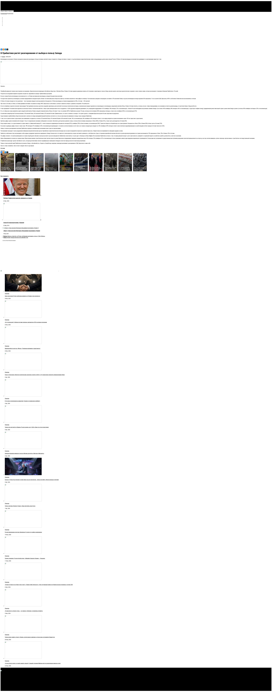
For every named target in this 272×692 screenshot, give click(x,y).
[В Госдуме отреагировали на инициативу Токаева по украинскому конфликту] (23, 396)
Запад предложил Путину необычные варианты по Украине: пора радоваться (22, 296)
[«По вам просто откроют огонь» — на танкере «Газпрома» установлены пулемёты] (23, 606)
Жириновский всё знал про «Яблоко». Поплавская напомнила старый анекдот (22, 348)
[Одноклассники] (3, 49)
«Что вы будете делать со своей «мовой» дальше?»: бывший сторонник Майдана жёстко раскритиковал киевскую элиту (33, 663)
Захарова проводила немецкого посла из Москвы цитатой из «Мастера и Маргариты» (24, 453)
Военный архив (6, 4)
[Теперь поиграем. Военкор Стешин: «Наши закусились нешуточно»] (23, 501)
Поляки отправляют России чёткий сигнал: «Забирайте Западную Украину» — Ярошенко (25, 558)
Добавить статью (7, 8)
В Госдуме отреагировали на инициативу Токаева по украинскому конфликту (22, 401)
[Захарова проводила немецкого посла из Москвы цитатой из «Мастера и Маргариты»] (23, 448)
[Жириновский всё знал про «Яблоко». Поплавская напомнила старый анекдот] (23, 343)
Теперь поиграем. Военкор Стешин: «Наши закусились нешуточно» (20, 506)
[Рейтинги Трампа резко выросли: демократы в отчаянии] (22, 195)
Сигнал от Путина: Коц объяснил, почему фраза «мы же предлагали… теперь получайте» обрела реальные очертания (32, 479)
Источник (3, 148)
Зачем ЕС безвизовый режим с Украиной (13, 222)
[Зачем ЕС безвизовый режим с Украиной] (22, 219)
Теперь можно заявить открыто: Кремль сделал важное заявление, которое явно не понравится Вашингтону (30, 637)
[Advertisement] (43, 37)
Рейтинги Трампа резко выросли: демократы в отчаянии (17, 198)
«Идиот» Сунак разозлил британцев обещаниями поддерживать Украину (21, 230)
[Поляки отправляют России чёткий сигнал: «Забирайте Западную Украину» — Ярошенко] (23, 553)
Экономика (5, 3)
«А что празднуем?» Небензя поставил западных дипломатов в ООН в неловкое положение (26, 322)
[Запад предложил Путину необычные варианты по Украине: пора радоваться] (23, 291)
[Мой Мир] (5, 49)
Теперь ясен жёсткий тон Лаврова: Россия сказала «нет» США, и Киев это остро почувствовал (27, 427)
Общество (5, 6)
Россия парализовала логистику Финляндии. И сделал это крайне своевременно (23, 532)
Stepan (3, 56)
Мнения (5, 7)
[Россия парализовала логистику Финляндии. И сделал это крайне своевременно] (23, 527)
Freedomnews (4, 13)
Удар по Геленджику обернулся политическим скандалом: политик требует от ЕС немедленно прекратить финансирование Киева (35, 374)
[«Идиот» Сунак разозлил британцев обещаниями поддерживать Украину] (20, 228)
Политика (5, 1)
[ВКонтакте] (1, 49)
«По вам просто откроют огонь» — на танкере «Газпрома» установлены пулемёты (24, 611)
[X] (7, 49)
